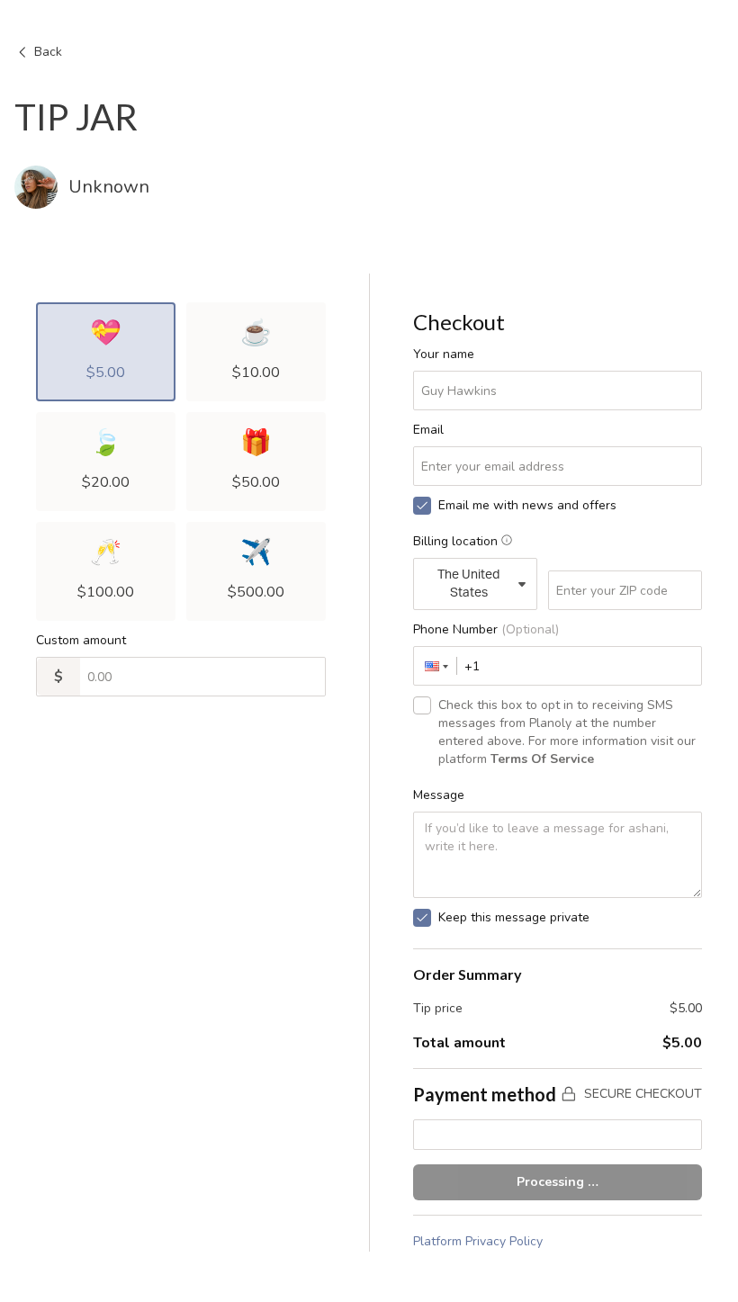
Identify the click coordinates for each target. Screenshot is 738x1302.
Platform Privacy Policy (478, 1241)
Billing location (455, 541)
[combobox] (475, 584)
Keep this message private (514, 917)
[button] (435, 666)
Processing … (557, 1181)
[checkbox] (422, 506)
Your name (443, 354)
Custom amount (81, 640)
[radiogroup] (181, 461)
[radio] (106, 351)
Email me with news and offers (527, 505)
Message (438, 795)
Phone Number (486, 629)
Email (428, 429)
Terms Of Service (542, 759)
